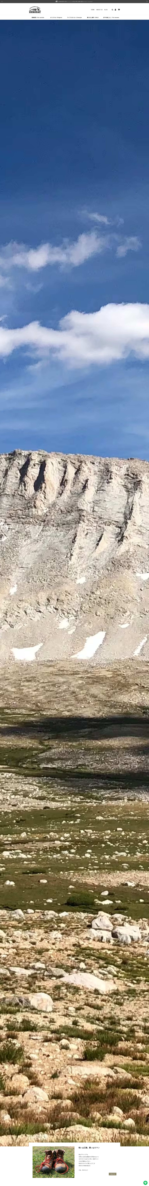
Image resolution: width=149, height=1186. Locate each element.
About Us (99, 9)
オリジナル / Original (56, 17)
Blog (106, 9)
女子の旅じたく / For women (111, 17)
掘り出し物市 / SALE (92, 17)
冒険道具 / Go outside (38, 17)
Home (93, 9)
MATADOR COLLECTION (74, 593)
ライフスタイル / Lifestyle (74, 17)
